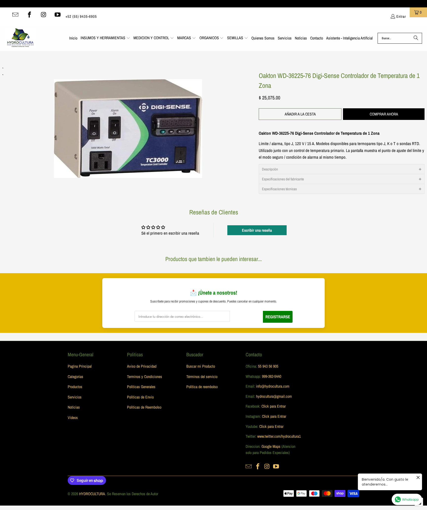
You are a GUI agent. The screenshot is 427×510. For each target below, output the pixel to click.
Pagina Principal (80, 366)
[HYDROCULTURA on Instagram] (43, 15)
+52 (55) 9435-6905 (81, 16)
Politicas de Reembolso (144, 407)
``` (128, 122)
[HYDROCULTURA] (20, 38)
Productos (75, 386)
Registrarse (277, 317)
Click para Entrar (273, 406)
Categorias (75, 376)
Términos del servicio (201, 376)
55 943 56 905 (268, 366)
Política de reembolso (202, 386)
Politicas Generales (141, 386)
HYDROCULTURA (92, 493)
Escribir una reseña (257, 230)
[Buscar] (416, 38)
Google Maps (270, 446)
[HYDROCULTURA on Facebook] (29, 15)
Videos (73, 417)
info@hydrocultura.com (272, 386)
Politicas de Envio (140, 397)
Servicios (75, 397)
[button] (105, 38)
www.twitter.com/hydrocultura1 (279, 436)
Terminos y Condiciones (144, 376)
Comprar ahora (384, 114)
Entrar (401, 16)
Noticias (74, 407)
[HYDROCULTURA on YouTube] (58, 15)
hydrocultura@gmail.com (274, 396)
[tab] (342, 169)
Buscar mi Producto (200, 366)
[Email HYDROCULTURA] (15, 15)
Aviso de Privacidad (141, 366)
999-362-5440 (271, 376)
